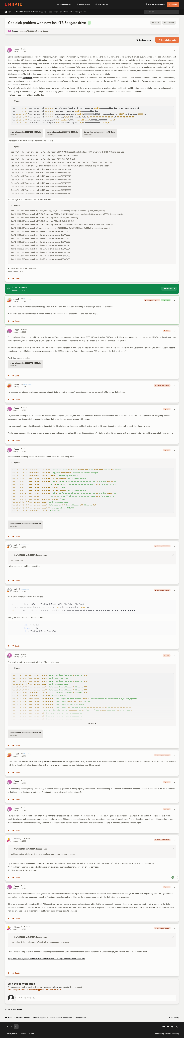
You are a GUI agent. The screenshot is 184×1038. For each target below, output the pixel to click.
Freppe (15, 31)
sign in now (57, 987)
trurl (15, 545)
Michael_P (18, 839)
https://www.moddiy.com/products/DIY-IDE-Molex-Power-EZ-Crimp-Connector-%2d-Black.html (46, 958)
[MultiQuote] (8, 279)
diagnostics (27, 78)
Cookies (23, 1033)
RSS (32, 1033)
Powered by (167, 1033)
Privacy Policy (12, 1033)
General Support (42, 31)
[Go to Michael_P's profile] (9, 840)
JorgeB (16, 299)
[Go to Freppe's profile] (9, 31)
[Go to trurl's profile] (9, 546)
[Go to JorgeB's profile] (9, 300)
